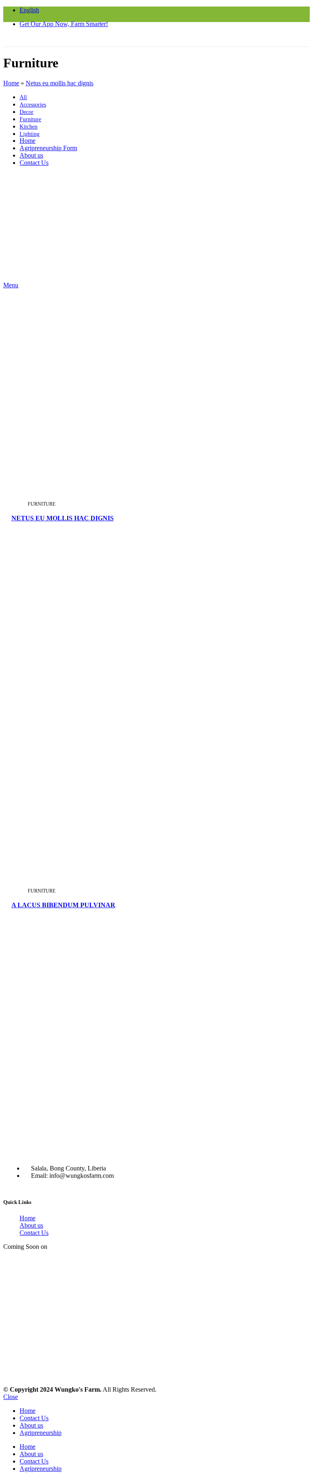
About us (31, 1225)
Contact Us (34, 1232)
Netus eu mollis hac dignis (62, 518)
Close (10, 1396)
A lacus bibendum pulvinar (63, 905)
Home (27, 1218)
